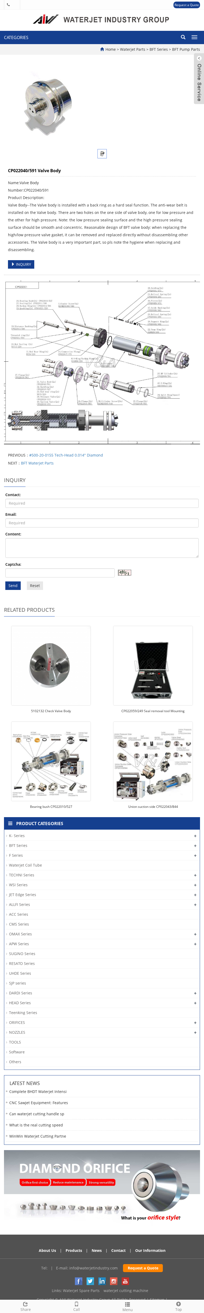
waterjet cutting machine (126, 1290)
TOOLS (15, 1042)
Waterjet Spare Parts (81, 1290)
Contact (118, 1250)
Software (17, 1051)
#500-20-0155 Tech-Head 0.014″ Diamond (66, 455)
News (97, 1250)
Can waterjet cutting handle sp (36, 1113)
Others (15, 1061)
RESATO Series (22, 963)
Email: (10, 514)
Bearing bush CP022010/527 (51, 806)
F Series (16, 855)
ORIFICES (17, 1022)
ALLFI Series (19, 904)
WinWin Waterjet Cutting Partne (37, 1136)
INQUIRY (23, 264)
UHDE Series (20, 973)
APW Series (19, 943)
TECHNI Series (21, 874)
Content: (13, 534)
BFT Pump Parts (185, 49)
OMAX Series (20, 933)
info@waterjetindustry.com (93, 1267)
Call (76, 1309)
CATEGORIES (16, 37)
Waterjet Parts (133, 49)
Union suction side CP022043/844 (153, 806)
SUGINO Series (22, 953)
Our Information (150, 1250)
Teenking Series (23, 1012)
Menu (127, 1309)
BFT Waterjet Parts (37, 463)
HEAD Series (20, 1002)
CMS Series (19, 924)
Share (25, 1309)
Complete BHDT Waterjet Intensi (38, 1091)
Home (110, 49)
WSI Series (18, 884)
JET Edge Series (22, 894)
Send (13, 585)
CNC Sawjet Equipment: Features (38, 1102)
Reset (35, 585)
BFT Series (158, 49)
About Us (47, 1250)
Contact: (13, 494)
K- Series (17, 835)
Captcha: (13, 564)
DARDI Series (20, 992)
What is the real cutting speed (36, 1125)
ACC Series (18, 914)
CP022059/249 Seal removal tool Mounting (153, 711)
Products (74, 1250)
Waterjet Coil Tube (25, 865)
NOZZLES (17, 1032)
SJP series (17, 983)
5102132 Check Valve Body (51, 711)
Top (178, 1309)
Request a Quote (187, 5)
